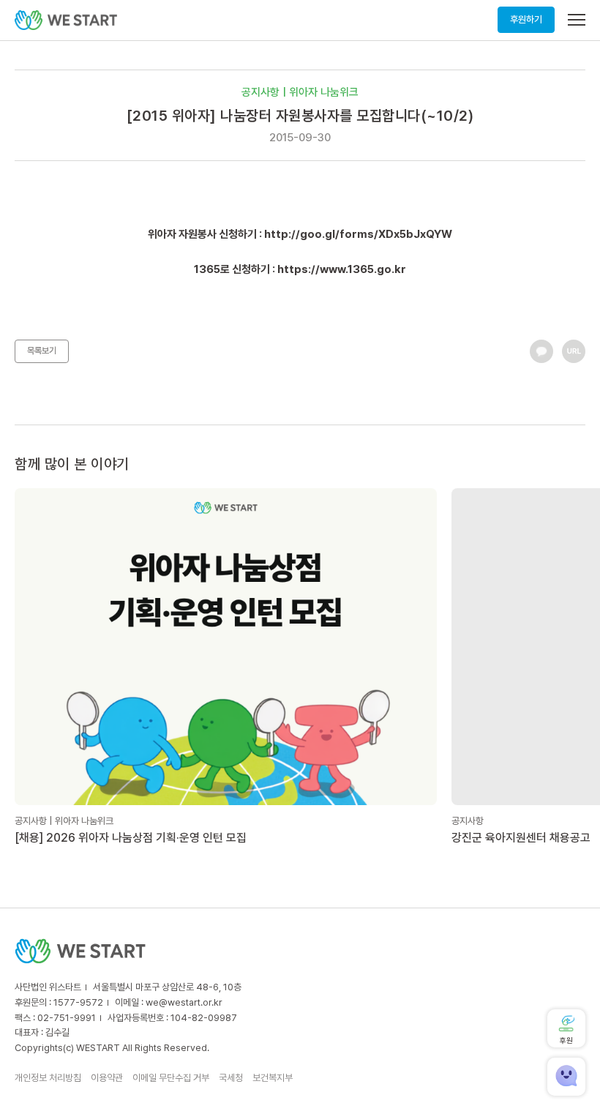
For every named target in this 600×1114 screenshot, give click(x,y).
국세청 (231, 1077)
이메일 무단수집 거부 (170, 1077)
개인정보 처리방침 (48, 1077)
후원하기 (526, 19)
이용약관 (107, 1077)
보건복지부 (272, 1077)
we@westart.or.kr (184, 1002)
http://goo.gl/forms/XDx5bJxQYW (358, 234)
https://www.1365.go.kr (341, 269)
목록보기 (41, 350)
